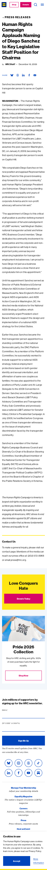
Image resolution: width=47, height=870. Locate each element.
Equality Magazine (23, 796)
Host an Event (23, 829)
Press (23, 820)
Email (10, 710)
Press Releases (18, 17)
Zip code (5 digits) (16, 723)
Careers (23, 808)
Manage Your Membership (23, 788)
